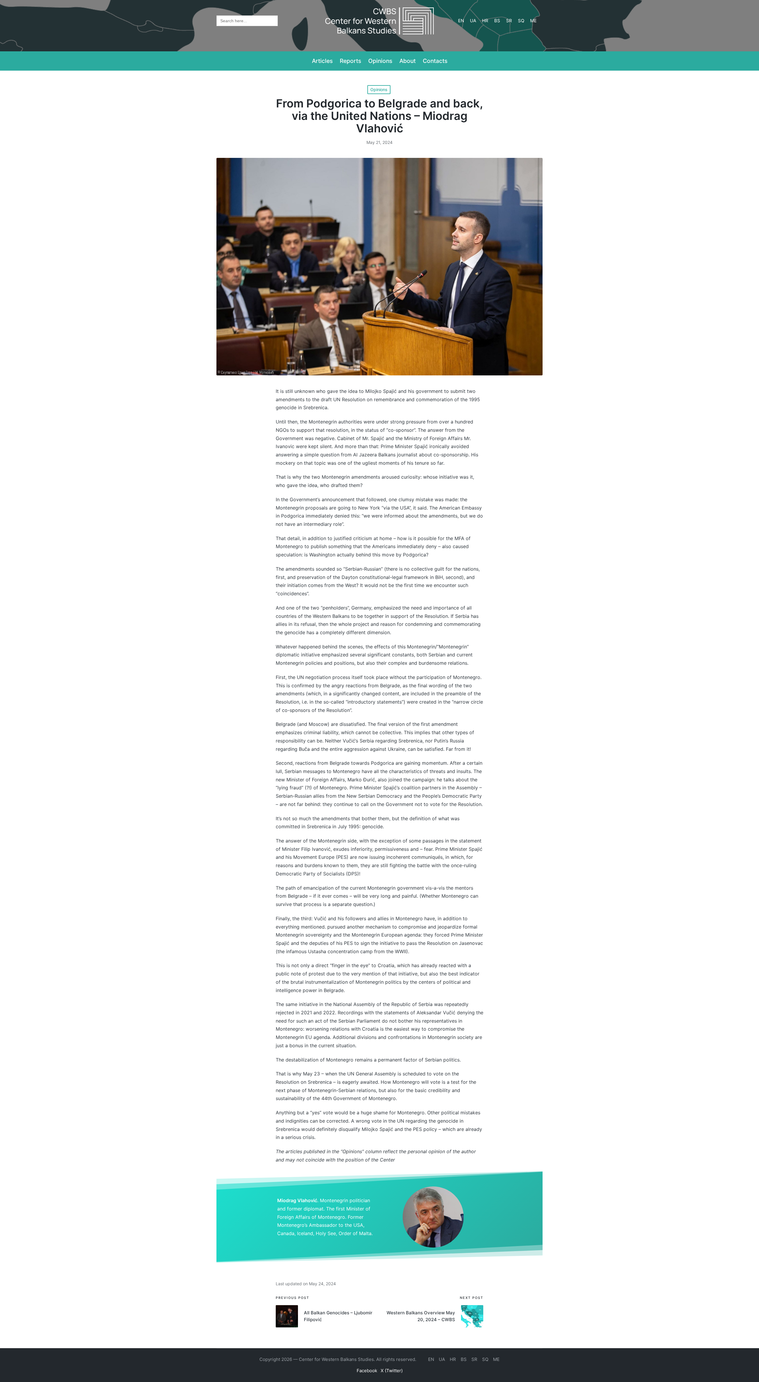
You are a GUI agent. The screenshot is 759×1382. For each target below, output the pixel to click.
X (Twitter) (392, 1370)
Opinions (379, 89)
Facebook (367, 1370)
